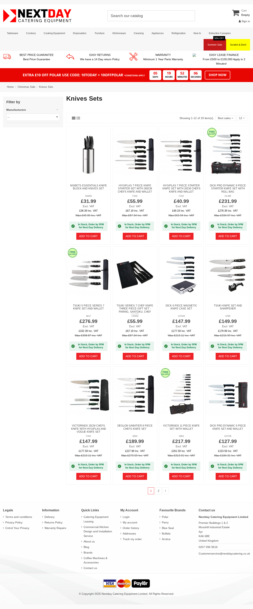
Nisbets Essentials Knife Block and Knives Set (88, 187)
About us (89, 541)
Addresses (129, 533)
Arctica (166, 539)
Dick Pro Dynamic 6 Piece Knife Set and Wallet (228, 427)
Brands (88, 552)
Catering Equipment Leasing (96, 519)
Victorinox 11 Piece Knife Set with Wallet (181, 427)
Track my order (132, 539)
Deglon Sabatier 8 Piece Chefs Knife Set (135, 427)
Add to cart (88, 236)
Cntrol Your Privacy (17, 528)
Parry (165, 522)
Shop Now (217, 75)
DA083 (88, 196)
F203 (134, 196)
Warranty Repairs (55, 528)
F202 (88, 436)
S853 (181, 436)
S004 (134, 436)
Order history (131, 528)
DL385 (228, 196)
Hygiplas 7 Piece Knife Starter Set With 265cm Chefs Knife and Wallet (135, 188)
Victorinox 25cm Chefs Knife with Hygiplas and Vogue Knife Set (88, 428)
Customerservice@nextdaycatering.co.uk (224, 553)
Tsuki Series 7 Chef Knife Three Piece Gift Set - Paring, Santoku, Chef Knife (135, 310)
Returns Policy (53, 522)
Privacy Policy (14, 522)
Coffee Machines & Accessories (95, 560)
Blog (86, 547)
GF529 (181, 316)
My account (130, 522)
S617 (88, 316)
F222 (181, 196)
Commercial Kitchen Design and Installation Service (98, 531)
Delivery (49, 516)
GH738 (227, 436)
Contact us (90, 568)
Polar (165, 516)
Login (126, 516)
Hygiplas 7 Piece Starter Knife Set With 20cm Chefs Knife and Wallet (181, 188)
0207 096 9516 (208, 547)
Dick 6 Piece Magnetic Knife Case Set (181, 307)
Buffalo (166, 533)
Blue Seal (168, 528)
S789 (227, 316)
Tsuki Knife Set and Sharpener (228, 307)
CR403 (135, 316)
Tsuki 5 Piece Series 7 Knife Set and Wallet (88, 307)
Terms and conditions (18, 516)
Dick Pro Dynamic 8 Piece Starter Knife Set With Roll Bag (228, 188)
